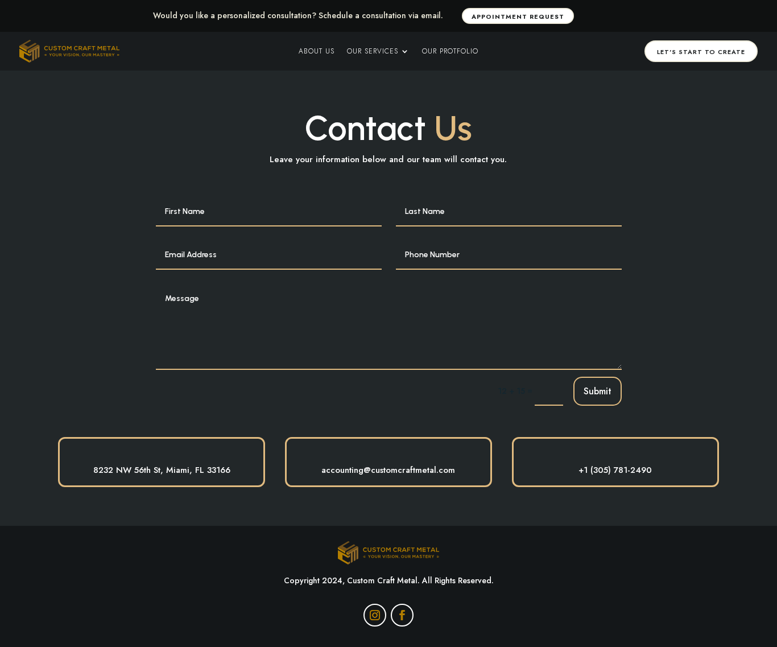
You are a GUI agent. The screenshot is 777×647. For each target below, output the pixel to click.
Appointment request (518, 16)
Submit (597, 391)
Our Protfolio (450, 51)
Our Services (372, 51)
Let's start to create (701, 51)
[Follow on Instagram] (374, 615)
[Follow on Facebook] (402, 615)
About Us (316, 51)
